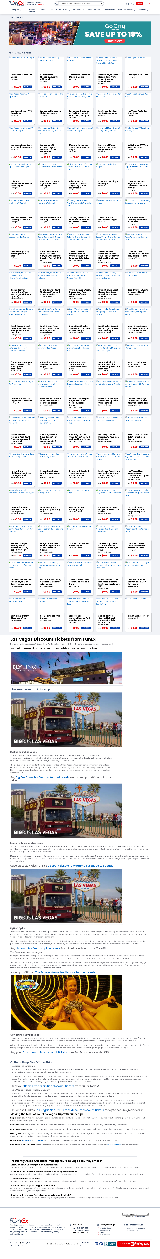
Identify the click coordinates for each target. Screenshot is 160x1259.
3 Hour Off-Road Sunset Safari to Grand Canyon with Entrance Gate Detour (79, 254)
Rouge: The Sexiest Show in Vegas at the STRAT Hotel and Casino (50, 546)
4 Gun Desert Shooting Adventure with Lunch (50, 76)
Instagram (26, 1140)
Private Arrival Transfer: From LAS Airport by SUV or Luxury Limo (78, 184)
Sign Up (139, 3)
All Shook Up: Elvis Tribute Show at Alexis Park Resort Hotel (78, 365)
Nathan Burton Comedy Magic (76, 508)
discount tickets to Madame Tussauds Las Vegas (81, 866)
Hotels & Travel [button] (62, 9)
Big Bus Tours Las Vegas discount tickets (43, 777)
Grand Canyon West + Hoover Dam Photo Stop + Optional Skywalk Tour (109, 78)
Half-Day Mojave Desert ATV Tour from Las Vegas (108, 436)
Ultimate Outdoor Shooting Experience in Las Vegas (137, 219)
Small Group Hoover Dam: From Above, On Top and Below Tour (138, 328)
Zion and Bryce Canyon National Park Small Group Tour (79, 618)
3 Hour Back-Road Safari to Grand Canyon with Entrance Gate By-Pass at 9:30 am (50, 256)
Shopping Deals (47, 9)
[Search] (101, 3)
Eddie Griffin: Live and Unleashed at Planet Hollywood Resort (50, 400)
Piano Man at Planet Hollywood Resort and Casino (109, 509)
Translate (141, 1217)
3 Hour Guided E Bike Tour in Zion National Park (79, 581)
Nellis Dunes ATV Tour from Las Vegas (138, 146)
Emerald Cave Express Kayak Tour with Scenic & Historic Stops (80, 401)
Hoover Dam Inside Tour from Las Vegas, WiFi (50, 473)
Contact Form (105, 1230)
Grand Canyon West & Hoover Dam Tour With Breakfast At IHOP (80, 293)
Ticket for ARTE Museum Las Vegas (107, 218)
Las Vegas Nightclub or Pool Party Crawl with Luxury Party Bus (80, 113)
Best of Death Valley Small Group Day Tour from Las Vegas (80, 328)
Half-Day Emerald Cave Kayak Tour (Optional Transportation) (48, 438)
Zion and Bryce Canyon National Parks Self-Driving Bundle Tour (107, 619)
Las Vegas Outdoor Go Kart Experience (107, 112)
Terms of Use (14, 1243)
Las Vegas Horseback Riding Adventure (50, 112)
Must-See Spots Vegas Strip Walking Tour (50, 509)
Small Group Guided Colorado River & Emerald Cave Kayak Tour (108, 546)
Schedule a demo (134, 1230)
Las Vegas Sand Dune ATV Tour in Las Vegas (21, 146)
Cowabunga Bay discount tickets (45, 1052)
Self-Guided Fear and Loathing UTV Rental (50, 218)
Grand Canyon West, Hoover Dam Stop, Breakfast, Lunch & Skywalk (108, 293)
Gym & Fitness (94, 9)
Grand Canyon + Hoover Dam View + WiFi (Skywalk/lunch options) (21, 293)
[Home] (127, 3)
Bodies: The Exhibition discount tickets (49, 1086)
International (78, 9)
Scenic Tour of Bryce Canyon (50, 617)
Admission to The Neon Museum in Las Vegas (50, 364)
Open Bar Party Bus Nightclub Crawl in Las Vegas (49, 183)
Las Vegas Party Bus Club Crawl (137, 112)
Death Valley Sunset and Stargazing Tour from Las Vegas (108, 328)
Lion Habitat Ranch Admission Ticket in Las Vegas (20, 509)
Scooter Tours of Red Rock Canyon (79, 544)
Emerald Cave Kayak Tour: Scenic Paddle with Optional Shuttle (138, 400)
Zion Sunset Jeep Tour (138, 616)
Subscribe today (114, 1145)
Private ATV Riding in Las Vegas (108, 182)
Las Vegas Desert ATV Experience (21, 112)
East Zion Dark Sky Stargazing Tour (20, 617)
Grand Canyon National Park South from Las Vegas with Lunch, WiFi (20, 438)
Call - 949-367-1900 (80, 1228)
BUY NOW (27, 87)
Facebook (96, 1243)
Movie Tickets (109, 9)
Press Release (105, 1235)
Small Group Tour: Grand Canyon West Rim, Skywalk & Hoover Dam (50, 329)
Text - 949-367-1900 (80, 1230)
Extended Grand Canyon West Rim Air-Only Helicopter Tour (138, 253)
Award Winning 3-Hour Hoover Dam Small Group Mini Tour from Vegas (109, 365)
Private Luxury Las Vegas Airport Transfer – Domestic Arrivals (137, 184)
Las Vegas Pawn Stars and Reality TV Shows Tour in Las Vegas (109, 473)
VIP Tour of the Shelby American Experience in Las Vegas (50, 581)
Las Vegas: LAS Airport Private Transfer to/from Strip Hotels (48, 148)
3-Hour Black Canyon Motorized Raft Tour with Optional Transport (21, 365)
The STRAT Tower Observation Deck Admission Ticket (136, 545)
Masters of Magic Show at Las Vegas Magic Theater (107, 147)
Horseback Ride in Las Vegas (21, 75)
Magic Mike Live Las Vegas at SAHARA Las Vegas (79, 147)
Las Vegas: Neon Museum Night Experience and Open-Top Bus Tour (138, 474)
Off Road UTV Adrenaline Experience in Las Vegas (21, 183)
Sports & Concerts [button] (125, 9)
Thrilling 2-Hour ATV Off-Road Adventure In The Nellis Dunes (79, 219)
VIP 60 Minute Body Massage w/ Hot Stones (20, 253)
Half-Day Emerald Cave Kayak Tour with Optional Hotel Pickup (80, 436)
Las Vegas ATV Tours (138, 74)
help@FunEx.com (106, 1228)
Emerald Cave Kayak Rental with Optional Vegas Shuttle (108, 400)
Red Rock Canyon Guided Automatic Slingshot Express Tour (137, 510)
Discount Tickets (31, 10)
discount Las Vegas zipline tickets (38, 948)
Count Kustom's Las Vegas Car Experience (21, 399)
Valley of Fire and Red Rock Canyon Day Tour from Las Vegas (21, 581)
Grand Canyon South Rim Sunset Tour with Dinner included (50, 292)
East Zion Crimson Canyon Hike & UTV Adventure (137, 581)
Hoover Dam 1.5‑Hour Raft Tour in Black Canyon (138, 436)
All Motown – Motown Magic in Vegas (79, 75)
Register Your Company (136, 1228)
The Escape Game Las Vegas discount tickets (65, 972)
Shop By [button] (15, 9)
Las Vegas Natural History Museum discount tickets (69, 1110)
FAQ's (102, 1232)
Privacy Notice (27, 1243)
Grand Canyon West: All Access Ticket (138, 291)
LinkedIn (39, 1140)
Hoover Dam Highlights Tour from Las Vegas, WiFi (21, 473)
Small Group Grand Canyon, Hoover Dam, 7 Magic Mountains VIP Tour (21, 329)
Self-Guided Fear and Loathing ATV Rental (21, 218)
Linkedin (101, 1243)
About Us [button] (142, 9)
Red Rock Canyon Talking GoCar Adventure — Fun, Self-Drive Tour (19, 546)
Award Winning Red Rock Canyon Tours (137, 363)
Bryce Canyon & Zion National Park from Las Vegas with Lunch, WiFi (109, 582)
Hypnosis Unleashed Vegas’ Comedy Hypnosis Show (79, 473)
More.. (20, 1234)
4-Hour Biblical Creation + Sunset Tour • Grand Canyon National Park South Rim (108, 256)
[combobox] (80, 4)
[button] (132, 3)
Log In (147, 3)
